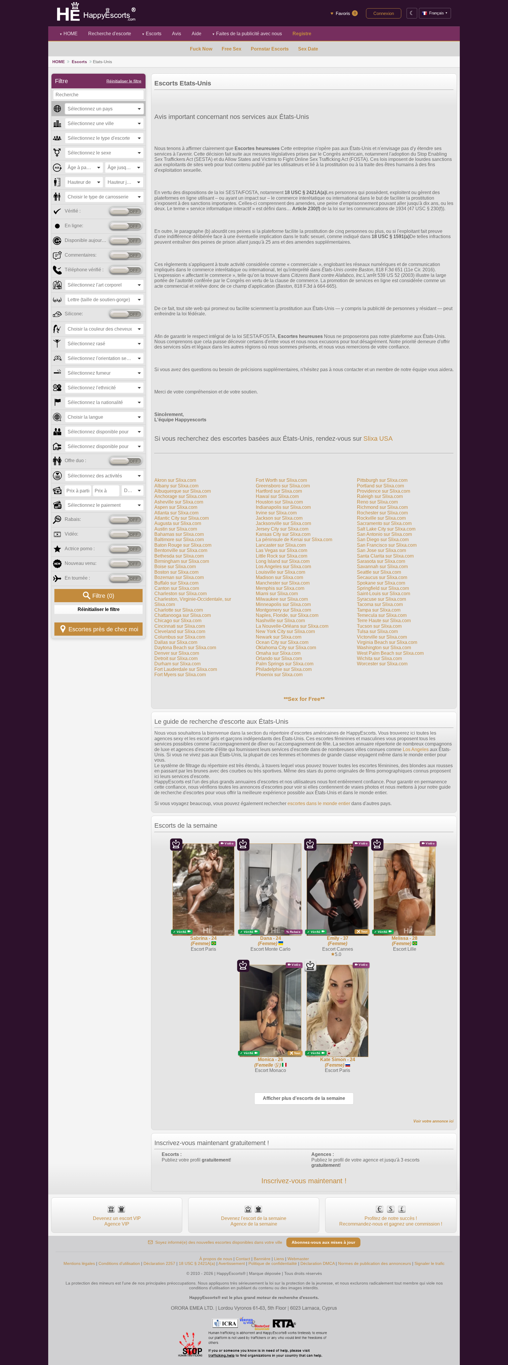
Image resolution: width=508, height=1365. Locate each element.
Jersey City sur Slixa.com (282, 528)
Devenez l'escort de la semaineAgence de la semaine (253, 1221)
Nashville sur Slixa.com (280, 620)
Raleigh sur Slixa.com (380, 496)
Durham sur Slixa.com (177, 663)
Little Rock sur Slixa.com (281, 555)
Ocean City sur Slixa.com (282, 642)
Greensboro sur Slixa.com (283, 485)
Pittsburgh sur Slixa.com (382, 480)
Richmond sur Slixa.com (382, 507)
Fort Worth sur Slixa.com (281, 480)
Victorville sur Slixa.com (382, 636)
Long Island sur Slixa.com (283, 561)
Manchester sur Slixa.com (283, 582)
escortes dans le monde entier (319, 803)
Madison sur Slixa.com (279, 577)
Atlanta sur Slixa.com (176, 512)
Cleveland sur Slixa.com (179, 631)
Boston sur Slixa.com (176, 572)
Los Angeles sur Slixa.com (283, 566)
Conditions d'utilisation (119, 1263)
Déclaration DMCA (317, 1263)
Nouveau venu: (80, 563)
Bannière (262, 1258)
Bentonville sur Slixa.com (180, 550)
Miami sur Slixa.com (277, 593)
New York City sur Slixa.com (285, 631)
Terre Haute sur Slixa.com (384, 620)
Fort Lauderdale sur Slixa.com (185, 669)
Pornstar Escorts (270, 48)
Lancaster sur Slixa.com (281, 545)
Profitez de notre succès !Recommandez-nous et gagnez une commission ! (390, 1221)
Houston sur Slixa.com (279, 501)
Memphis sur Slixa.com (280, 588)
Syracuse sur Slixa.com (381, 599)
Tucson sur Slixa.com (379, 626)
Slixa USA (378, 438)
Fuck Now (201, 48)
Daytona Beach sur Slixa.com (185, 647)
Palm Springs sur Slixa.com (284, 663)
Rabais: (73, 519)
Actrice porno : (80, 548)
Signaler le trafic (429, 1263)
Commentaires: (80, 255)
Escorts (151, 33)
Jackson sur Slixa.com (279, 518)
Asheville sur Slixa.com (178, 501)
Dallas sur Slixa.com (175, 642)
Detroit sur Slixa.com (176, 658)
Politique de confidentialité (272, 1263)
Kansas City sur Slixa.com (283, 534)
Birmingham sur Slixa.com (181, 561)
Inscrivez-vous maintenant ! (304, 1181)
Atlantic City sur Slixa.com (181, 518)
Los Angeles (416, 749)
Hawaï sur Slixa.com (277, 496)
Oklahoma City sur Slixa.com (286, 647)
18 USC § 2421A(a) (197, 1263)
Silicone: (74, 313)
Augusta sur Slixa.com (177, 523)
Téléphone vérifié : (84, 269)
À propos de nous (215, 1258)
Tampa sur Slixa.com (378, 609)
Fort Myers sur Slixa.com (180, 674)
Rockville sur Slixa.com (381, 518)
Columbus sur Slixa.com (179, 636)
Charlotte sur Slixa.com (178, 609)
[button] (104, 109)
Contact (243, 1258)
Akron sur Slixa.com (175, 480)
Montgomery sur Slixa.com (283, 609)
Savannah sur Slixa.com (382, 566)
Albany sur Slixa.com (176, 485)
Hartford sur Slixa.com (279, 491)
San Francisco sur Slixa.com (387, 545)
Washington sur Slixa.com (384, 647)
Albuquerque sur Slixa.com (182, 491)
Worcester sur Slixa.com (382, 663)
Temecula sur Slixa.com (382, 615)
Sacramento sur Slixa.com (384, 523)
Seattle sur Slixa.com (379, 572)
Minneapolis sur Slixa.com (283, 604)
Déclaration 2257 (159, 1263)
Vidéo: (71, 533)
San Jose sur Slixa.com (381, 550)
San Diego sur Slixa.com (383, 539)
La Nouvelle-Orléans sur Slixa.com (292, 626)
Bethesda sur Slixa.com (179, 555)
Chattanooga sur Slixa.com (182, 615)
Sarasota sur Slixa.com (381, 561)
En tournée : (77, 577)
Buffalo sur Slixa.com (176, 582)
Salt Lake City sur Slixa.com (386, 528)
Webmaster (298, 1258)
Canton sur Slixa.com (176, 588)
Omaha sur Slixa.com (278, 653)
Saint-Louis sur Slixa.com (383, 593)
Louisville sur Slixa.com (280, 572)
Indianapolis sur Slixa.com (283, 507)
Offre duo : (75, 460)
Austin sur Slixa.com (175, 528)
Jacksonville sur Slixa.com (283, 523)
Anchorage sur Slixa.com (180, 496)
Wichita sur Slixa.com (379, 658)
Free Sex (231, 48)
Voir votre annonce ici (433, 1121)
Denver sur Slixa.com (176, 653)
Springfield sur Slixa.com (383, 588)
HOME (68, 33)
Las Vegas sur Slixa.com (281, 550)
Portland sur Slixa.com (380, 485)
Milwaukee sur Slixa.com (282, 599)
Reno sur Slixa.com (377, 501)
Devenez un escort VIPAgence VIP (117, 1221)
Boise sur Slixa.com (175, 566)
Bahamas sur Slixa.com (179, 534)
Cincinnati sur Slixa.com (179, 626)
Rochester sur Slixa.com (382, 512)
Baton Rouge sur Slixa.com (182, 545)
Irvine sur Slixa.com (276, 512)
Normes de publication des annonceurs (374, 1263)
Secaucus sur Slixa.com (382, 577)
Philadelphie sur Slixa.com (284, 669)
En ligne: (74, 225)
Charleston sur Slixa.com (180, 593)
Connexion (383, 13)
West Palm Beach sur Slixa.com (390, 653)
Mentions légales (79, 1263)
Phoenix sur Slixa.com (279, 674)
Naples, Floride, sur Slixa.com (287, 615)
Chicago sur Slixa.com (177, 620)
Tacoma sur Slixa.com (380, 604)
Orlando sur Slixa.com (279, 658)
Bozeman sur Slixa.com (179, 577)
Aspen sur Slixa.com (175, 507)
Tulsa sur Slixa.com (377, 631)
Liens (279, 1258)
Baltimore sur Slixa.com (179, 539)
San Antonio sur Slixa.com (384, 534)
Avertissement (231, 1263)
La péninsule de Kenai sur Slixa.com (294, 539)
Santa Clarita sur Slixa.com (385, 555)
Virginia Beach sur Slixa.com (387, 642)
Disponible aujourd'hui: (86, 240)
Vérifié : (73, 210)
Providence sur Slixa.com (383, 491)
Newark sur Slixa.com (278, 636)
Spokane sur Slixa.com (381, 582)
